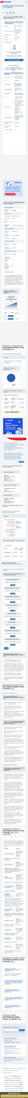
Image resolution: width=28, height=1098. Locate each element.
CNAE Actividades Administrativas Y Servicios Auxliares (12, 1054)
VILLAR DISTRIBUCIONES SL (8, 877)
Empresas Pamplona (8, 1061)
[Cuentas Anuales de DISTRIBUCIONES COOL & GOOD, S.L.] (13, 12)
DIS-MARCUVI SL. (8, 946)
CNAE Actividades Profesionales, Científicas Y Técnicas (12, 1049)
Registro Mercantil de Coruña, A (19, 116)
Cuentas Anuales (18, 1042)
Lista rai (18, 1041)
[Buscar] (26, 2)
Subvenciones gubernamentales (10, 1041)
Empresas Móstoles (7, 1060)
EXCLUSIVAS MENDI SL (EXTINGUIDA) (9, 886)
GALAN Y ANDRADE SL (9, 853)
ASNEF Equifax (7, 1042)
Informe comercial (7, 1039)
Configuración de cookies (7, 1072)
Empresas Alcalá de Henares (17, 1060)
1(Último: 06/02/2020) (18, 522)
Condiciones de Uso (21, 1068)
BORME (12, 1042)
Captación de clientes (8, 1040)
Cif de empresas (14, 1039)
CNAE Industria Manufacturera (9, 1047)
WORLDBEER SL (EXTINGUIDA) (8, 938)
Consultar (17, 235)
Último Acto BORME (6, 225)
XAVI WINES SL (7, 929)
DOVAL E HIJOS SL (8, 864)
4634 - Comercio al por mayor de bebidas (19, 93)
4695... (16, 83)
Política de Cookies (14, 1070)
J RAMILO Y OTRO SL (9, 920)
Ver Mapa (18, 32)
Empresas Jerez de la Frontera (9, 1058)
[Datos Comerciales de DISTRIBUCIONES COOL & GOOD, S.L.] (7, 12)
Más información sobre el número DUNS (19, 84)
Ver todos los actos (19, 540)
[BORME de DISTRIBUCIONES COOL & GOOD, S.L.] (10, 12)
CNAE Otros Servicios (8, 1052)
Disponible (14, 210)
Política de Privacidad (7, 1070)
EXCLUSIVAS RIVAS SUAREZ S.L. (8, 910)
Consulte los (12, 412)
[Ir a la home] (6, 1)
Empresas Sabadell (19, 1058)
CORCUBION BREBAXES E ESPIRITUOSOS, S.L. (8, 895)
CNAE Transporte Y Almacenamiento (10, 1050)
